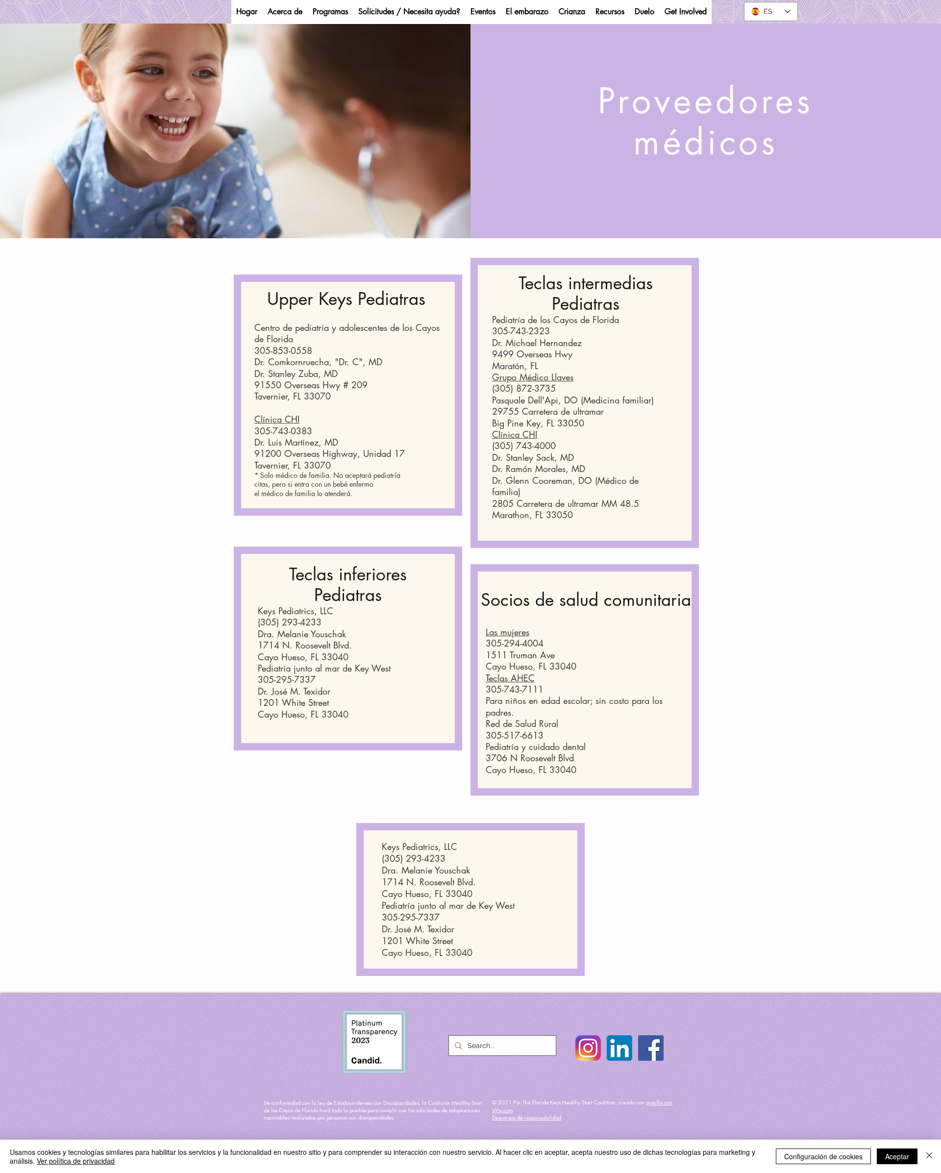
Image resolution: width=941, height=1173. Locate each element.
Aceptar (897, 1156)
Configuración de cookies (823, 1156)
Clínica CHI (276, 419)
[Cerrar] (929, 1156)
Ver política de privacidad (76, 1161)
